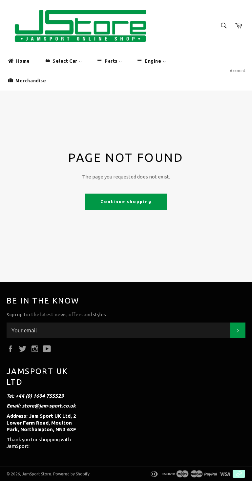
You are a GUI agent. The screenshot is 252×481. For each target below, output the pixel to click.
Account (237, 70)
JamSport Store (36, 474)
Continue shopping (126, 201)
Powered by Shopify (71, 474)
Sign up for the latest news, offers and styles (56, 314)
